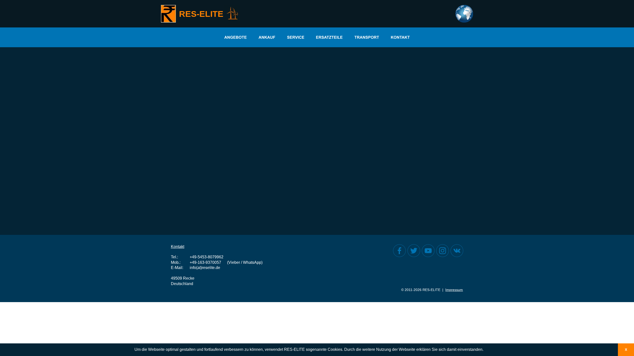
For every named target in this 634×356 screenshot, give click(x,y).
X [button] (626, 350)
